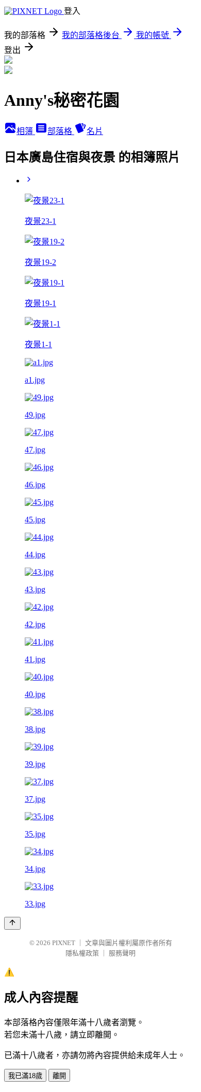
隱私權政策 (82, 953)
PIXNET (63, 943)
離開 (59, 1076)
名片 (95, 131)
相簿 (25, 131)
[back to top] (12, 923)
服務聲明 (122, 953)
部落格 (60, 131)
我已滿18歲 (25, 1076)
